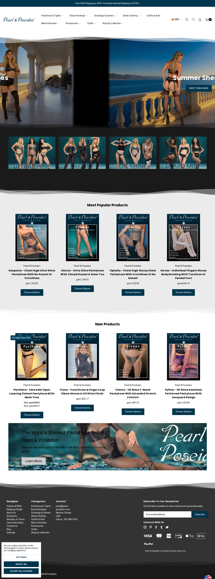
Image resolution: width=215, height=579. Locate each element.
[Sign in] (198, 19)
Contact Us (12, 526)
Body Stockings (78, 15)
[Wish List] (191, 19)
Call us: (66, 519)
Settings (21, 557)
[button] (34, 461)
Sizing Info (12, 516)
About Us (11, 512)
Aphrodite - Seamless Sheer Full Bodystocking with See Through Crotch (133, 274)
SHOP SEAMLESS (107, 88)
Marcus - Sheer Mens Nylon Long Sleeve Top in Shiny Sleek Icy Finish (31, 391)
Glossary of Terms (16, 519)
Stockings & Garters (104, 15)
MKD (177, 19)
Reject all (21, 564)
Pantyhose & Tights (51, 15)
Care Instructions (15, 522)
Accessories (72, 23)
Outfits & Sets (153, 15)
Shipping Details (15, 509)
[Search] (185, 19)
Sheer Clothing (130, 15)
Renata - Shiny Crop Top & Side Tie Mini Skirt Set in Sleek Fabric (183, 391)
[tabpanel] (32, 255)
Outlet (90, 23)
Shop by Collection (111, 23)
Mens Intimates (49, 23)
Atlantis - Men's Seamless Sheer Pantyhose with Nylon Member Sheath (32, 274)
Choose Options (32, 292)
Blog (9, 529)
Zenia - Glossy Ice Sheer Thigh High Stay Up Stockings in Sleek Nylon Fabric (82, 274)
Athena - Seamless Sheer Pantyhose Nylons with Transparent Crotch (183, 274)
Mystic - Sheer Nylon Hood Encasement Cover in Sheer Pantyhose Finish (82, 393)
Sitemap (11, 532)
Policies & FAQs (14, 506)
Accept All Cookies (21, 571)
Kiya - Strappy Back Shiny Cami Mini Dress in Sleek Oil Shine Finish (133, 391)
